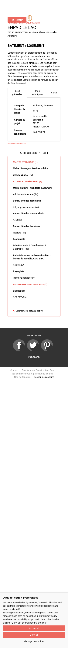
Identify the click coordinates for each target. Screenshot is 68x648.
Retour (18, 20)
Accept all (34, 628)
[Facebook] (20, 350)
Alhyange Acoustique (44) (26, 206)
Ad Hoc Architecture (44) (25, 194)
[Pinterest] (48, 350)
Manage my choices (34, 641)
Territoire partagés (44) (24, 277)
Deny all (34, 635)
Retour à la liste (34, 322)
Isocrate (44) (19, 232)
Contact (14, 370)
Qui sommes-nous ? (22, 373)
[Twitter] (34, 350)
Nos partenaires (22, 376)
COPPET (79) (19, 297)
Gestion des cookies (44, 376)
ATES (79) (18, 219)
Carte (54, 92)
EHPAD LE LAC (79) (23, 174)
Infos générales (17, 92)
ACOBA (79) (19, 264)
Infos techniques (37, 92)
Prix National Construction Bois (38, 370)
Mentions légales (44, 373)
